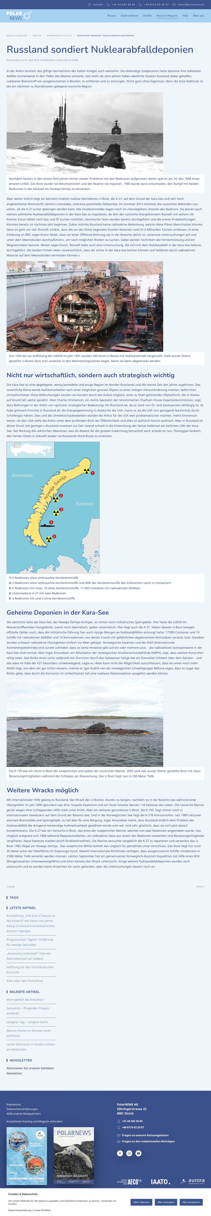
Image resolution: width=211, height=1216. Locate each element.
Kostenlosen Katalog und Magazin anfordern (35, 1121)
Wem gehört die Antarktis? (25, 1000)
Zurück (11, 886)
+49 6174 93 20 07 (156, 4)
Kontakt (98, 4)
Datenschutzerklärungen (22, 1109)
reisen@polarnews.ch (191, 4)
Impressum (14, 1104)
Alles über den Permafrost (25, 981)
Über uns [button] (198, 15)
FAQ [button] (185, 15)
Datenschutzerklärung (19, 1210)
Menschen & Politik (68, 60)
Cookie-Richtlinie (42, 1210)
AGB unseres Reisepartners (24, 1113)
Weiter (199, 886)
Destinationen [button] (129, 15)
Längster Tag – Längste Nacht (27, 1022)
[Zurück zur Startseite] (19, 15)
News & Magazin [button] (167, 15)
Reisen (111, 15)
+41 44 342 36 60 (123, 4)
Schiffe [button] (147, 15)
